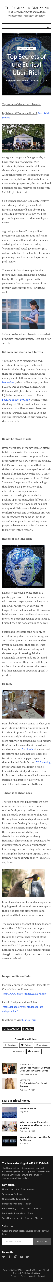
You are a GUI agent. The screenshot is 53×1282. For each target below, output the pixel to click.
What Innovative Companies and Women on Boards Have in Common (35, 1125)
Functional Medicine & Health (16, 1203)
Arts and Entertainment (23, 1189)
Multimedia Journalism (13, 1213)
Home (5, 1189)
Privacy (14, 1276)
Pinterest (36, 1051)
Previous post (27, 1064)
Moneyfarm (8, 382)
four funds (27, 749)
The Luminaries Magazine (30, 1270)
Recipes (37, 1208)
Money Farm (29, 1020)
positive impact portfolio (16, 399)
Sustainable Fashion (12, 1194)
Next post (25, 1080)
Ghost (37, 1273)
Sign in (28, 1218)
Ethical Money (26, 48)
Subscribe (42, 1241)
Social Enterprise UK (12, 1218)
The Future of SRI (28, 1108)
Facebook (12, 1045)
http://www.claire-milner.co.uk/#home (24, 993)
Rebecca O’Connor (17, 80)
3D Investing (43, 762)
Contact (41, 1276)
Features (28, 1029)
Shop (30, 1213)
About (32, 1276)
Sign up (39, 1218)
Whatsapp (43, 1045)
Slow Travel (24, 1208)
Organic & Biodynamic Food (15, 1198)
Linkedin (20, 1051)
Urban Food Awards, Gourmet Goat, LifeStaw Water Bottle (35, 1069)
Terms (23, 1276)
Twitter (28, 1045)
